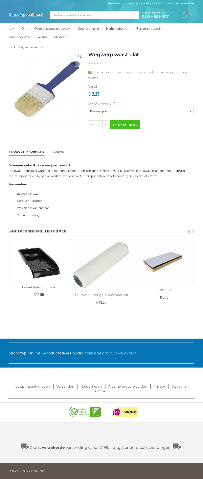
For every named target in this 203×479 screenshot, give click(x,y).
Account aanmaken (181, 3)
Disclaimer (179, 386)
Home (10, 47)
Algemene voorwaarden (127, 386)
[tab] (29, 152)
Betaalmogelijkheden (32, 386)
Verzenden (65, 386)
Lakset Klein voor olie (38, 287)
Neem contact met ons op (144, 3)
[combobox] (94, 15)
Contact (101, 391)
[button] (80, 59)
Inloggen (114, 3)
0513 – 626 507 (122, 353)
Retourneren (91, 386)
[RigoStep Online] (26, 15)
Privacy (159, 386)
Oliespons (164, 290)
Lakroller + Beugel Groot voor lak (101, 295)
